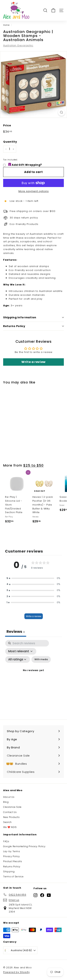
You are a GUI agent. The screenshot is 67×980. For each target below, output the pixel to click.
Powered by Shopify (16, 972)
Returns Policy (14, 326)
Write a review (33, 616)
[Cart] (53, 10)
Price (7, 125)
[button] (33, 578)
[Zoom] (61, 112)
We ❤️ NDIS (10, 827)
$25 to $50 (33, 465)
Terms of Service (13, 876)
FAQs (6, 841)
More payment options (33, 191)
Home (6, 24)
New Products (11, 817)
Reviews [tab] (16, 631)
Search (7, 822)
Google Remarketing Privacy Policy (24, 846)
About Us (8, 797)
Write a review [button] (33, 362)
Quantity (10, 142)
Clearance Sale (12, 807)
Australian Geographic (18, 45)
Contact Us (10, 812)
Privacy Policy (11, 856)
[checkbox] (41, 659)
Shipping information (19, 317)
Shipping (9, 871)
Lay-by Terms (11, 851)
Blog (6, 802)
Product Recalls (12, 861)
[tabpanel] (33, 675)
